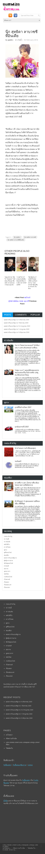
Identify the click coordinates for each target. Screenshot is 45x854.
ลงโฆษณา (9, 735)
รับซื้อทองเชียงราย (19, 765)
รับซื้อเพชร (7, 765)
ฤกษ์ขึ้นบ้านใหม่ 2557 (23, 407)
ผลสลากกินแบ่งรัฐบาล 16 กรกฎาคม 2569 (17, 326)
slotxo (30, 765)
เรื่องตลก (6, 582)
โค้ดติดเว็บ (9, 748)
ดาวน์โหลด (7, 547)
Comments (21, 315)
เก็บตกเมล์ (7, 579)
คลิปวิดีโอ (7, 544)
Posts (7, 315)
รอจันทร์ (18, 461)
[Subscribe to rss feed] (10, 15)
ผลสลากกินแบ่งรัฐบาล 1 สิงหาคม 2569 (16, 323)
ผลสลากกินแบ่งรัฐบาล (10, 558)
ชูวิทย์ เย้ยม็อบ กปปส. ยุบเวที (18, 301)
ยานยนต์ (6, 566)
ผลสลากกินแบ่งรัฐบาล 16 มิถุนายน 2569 (16, 332)
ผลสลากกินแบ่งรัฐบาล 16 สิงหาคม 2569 (16, 320)
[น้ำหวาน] (11, 10)
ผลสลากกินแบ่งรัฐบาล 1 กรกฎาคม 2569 (16, 329)
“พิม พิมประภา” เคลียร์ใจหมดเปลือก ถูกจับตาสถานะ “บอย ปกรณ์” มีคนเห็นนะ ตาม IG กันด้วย (33, 282)
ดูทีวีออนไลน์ (8, 552)
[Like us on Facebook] (15, 15)
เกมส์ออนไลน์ (8, 577)
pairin (10, 40)
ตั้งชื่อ (5, 801)
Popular (35, 315)
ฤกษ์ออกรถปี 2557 (22, 427)
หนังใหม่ (6, 574)
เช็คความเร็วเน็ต (11, 738)
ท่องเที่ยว (6, 555)
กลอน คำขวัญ (8, 536)
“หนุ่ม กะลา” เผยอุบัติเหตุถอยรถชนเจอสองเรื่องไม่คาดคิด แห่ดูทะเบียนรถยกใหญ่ (27, 372)
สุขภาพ (6, 568)
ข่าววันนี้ (18, 40)
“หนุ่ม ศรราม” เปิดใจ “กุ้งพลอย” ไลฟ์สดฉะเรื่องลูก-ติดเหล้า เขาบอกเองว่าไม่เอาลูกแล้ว (10, 280)
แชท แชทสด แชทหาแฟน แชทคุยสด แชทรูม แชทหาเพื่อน (23, 743)
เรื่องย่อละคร (7, 585)
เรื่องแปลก (7, 587)
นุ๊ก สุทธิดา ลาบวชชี (30, 237)
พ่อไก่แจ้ (27, 297)
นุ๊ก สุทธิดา (17, 237)
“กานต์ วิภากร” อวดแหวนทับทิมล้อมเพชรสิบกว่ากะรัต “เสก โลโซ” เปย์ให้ (21, 280)
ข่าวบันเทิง (7, 542)
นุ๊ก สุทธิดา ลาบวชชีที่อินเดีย (16, 240)
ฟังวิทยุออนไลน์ (8, 563)
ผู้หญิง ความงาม (8, 560)
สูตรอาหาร (7, 571)
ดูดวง (5, 550)
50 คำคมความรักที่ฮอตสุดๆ (25, 448)
